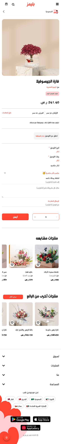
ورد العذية (28, 275)
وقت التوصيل (53, 156)
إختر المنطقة (40, 136)
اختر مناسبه (55, 165)
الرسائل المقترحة (53, 201)
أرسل (15, 217)
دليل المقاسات (6, 113)
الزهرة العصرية (51, 87)
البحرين (23, 399)
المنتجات (55, 365)
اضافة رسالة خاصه (52, 178)
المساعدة (54, 384)
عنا (57, 375)
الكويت (51, 399)
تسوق (56, 356)
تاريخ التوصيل (54, 148)
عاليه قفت (29, 272)
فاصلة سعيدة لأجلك (51, 272)
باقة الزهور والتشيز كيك (24, 330)
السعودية (37, 399)
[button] (57, 4)
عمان (20, 406)
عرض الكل (13, 296)
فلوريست (54, 275)
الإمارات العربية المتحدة (37, 406)
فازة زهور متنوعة (52, 330)
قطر (12, 399)
